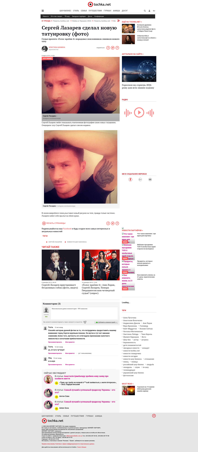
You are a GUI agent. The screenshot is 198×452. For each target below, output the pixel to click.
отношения (149, 359)
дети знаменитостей (132, 345)
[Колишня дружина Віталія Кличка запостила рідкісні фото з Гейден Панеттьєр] (128, 28)
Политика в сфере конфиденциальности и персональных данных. (75, 444)
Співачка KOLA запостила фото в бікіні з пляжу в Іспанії (146, 38)
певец (126, 362)
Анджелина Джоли (131, 323)
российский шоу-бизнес (133, 364)
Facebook (67, 229)
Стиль (76, 11)
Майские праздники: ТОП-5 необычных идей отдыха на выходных (146, 247)
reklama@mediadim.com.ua (74, 436)
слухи (137, 367)
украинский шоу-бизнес (133, 373)
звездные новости (131, 348)
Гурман (107, 11)
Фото (144, 337)
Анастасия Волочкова (132, 320)
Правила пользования (48, 444)
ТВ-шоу (67, 16)
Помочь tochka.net (61, 21)
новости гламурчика (132, 353)
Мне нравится (69, 342)
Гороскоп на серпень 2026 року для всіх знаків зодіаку (138, 86)
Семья (84, 11)
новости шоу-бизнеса (77, 242)
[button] (149, 11)
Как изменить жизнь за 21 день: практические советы (146, 277)
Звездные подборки (79, 16)
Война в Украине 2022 (81, 21)
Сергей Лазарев (55, 242)
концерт (145, 348)
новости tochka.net (131, 351)
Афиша (116, 11)
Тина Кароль (146, 334)
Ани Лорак (147, 323)
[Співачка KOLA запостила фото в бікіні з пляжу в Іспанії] (128, 39)
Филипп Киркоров (131, 337)
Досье (90, 16)
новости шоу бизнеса (132, 359)
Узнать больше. (82, 447)
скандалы (127, 367)
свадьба (150, 364)
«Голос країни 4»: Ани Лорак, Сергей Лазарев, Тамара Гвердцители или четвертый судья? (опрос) (98, 289)
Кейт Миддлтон (130, 329)
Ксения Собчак (146, 329)
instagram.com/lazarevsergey (52, 118)
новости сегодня (130, 356)
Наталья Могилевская (133, 331)
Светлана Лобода (130, 334)
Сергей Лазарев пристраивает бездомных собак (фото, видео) (60, 286)
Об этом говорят (56, 16)
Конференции (99, 16)
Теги (124, 310)
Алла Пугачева (129, 318)
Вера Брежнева (130, 326)
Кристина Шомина (57, 47)
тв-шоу (146, 367)
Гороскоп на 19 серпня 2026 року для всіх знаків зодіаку (145, 389)
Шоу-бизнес (65, 11)
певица (134, 362)
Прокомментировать (55, 342)
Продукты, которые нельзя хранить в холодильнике (145, 263)
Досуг (125, 11)
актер (136, 340)
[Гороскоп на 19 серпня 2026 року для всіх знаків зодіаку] (128, 390)
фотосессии (128, 375)
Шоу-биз (127, 340)
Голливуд (144, 326)
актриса (144, 340)
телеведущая (129, 370)
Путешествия (95, 11)
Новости (46, 16)
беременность (129, 342)
